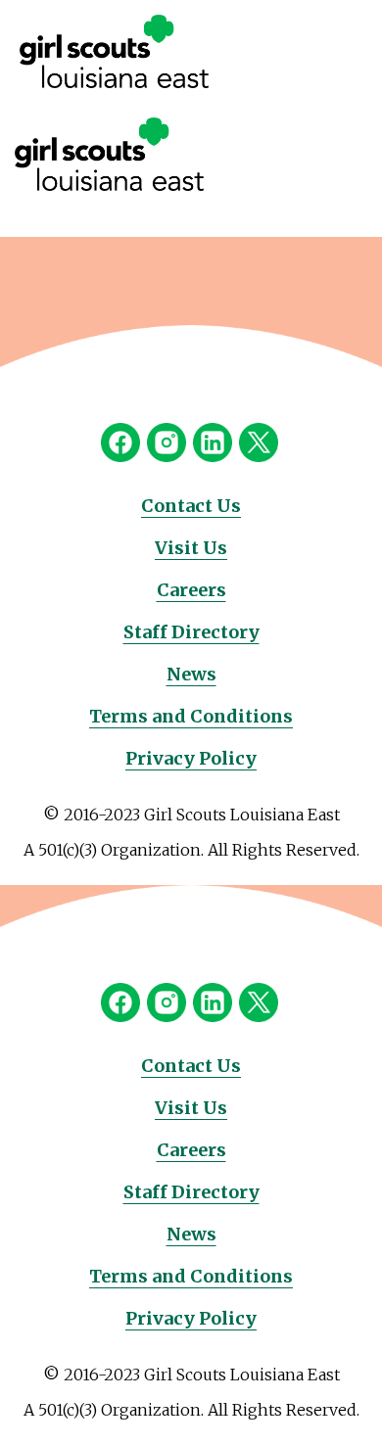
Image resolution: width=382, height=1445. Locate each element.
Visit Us (191, 547)
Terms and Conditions (191, 716)
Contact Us (191, 505)
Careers (191, 590)
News (191, 674)
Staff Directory (191, 632)
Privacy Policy (191, 758)
